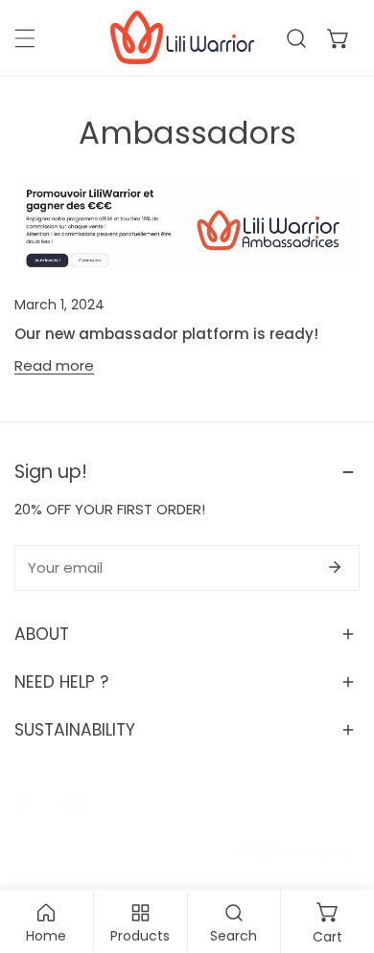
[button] (338, 38)
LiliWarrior (324, 851)
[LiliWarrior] (182, 38)
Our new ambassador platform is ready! (166, 334)
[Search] (296, 38)
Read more (54, 366)
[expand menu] (25, 38)
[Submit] (335, 567)
